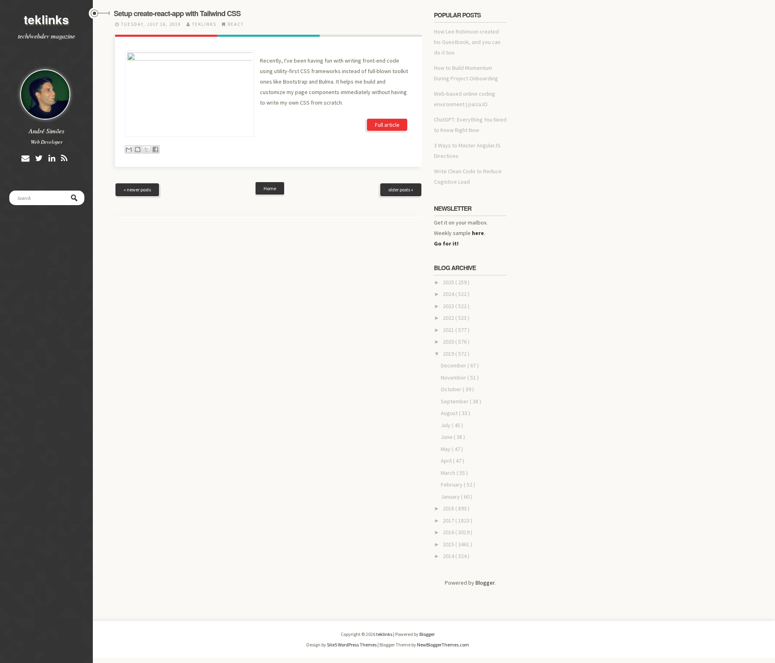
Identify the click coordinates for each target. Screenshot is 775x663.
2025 (449, 282)
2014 (449, 556)
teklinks (46, 19)
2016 (449, 532)
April (447, 460)
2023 (449, 306)
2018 (449, 508)
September (455, 401)
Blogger (484, 582)
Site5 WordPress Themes (352, 645)
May (446, 449)
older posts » (400, 190)
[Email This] (129, 149)
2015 (449, 544)
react (236, 24)
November (454, 377)
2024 (449, 294)
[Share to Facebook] (155, 149)
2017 (449, 520)
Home (270, 188)
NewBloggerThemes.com (443, 645)
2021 (449, 330)
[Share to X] (146, 149)
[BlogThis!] (138, 149)
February (452, 484)
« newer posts (137, 190)
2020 (449, 341)
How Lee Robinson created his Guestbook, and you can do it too (467, 42)
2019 (449, 353)
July (446, 425)
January (451, 496)
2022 (449, 317)
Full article (387, 124)
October (452, 389)
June (447, 437)
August (450, 413)
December (454, 365)
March (449, 472)
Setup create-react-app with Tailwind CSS (177, 13)
